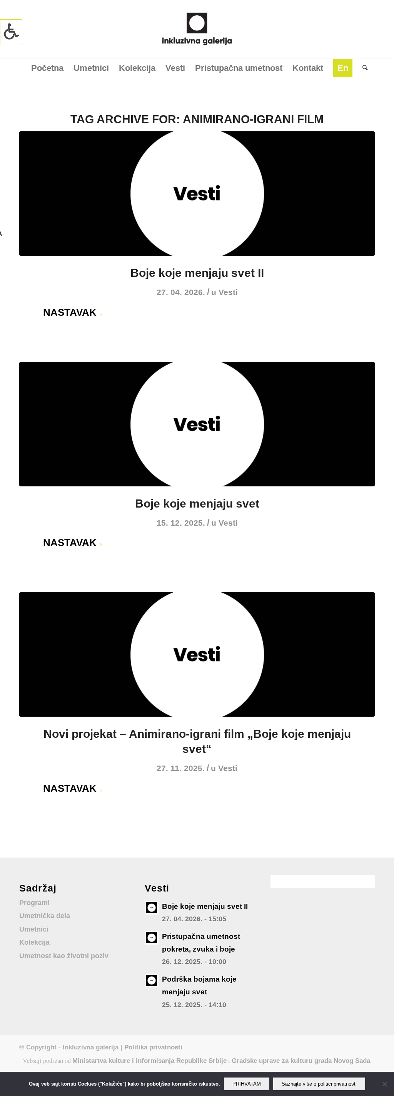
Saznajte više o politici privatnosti (319, 1084)
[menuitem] (47, 68)
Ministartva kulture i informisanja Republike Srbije (149, 1060)
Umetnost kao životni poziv (64, 956)
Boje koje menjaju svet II (197, 272)
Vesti (228, 292)
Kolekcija (34, 942)
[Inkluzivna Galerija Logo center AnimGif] (197, 29)
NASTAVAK (70, 312)
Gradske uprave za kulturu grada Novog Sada (301, 1060)
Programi (34, 903)
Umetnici (33, 929)
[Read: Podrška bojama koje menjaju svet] (152, 980)
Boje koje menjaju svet (197, 503)
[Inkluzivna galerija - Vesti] (197, 193)
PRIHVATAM (246, 1084)
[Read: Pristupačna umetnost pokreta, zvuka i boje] (152, 938)
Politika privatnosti (153, 1047)
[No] (384, 1084)
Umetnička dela (44, 916)
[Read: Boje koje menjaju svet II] (152, 908)
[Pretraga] (362, 68)
